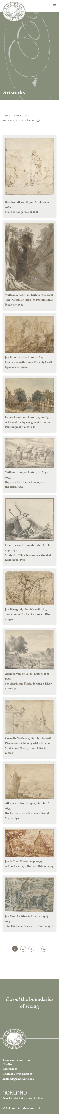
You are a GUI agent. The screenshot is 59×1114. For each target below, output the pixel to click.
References (10, 1069)
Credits (7, 1064)
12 (44, 949)
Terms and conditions (17, 1060)
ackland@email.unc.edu (18, 1079)
